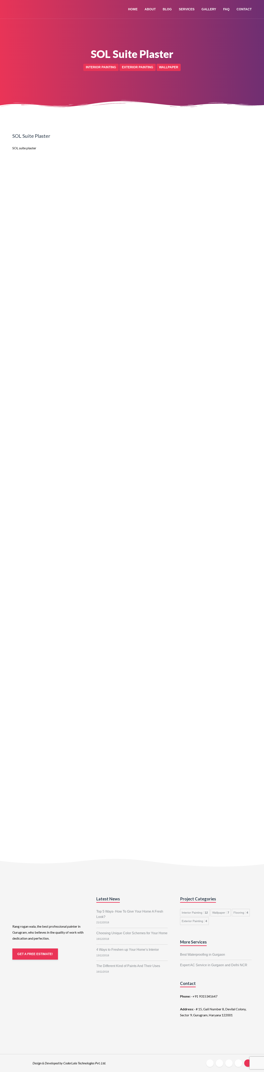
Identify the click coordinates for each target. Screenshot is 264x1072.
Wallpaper (220, 912)
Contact (244, 9)
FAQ (226, 9)
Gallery (209, 9)
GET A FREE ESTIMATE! (35, 954)
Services (186, 9)
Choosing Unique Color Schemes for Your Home (131, 933)
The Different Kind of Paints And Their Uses (128, 966)
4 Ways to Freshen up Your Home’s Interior (127, 949)
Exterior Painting (194, 921)
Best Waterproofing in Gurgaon (202, 954)
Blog (167, 9)
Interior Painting (195, 912)
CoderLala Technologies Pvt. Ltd (84, 1063)
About (150, 9)
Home (133, 9)
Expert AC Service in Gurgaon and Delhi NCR (213, 965)
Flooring (240, 912)
